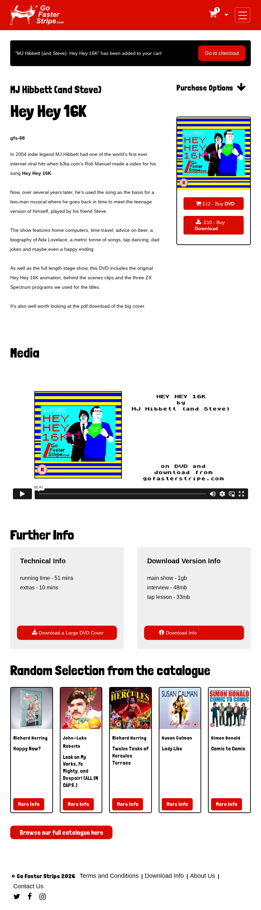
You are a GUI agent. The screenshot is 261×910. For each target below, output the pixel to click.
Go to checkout (222, 53)
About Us (202, 875)
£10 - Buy (210, 225)
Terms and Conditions (109, 875)
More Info (28, 804)
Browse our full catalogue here (61, 832)
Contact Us (28, 886)
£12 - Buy (215, 203)
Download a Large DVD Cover (68, 632)
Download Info (177, 632)
